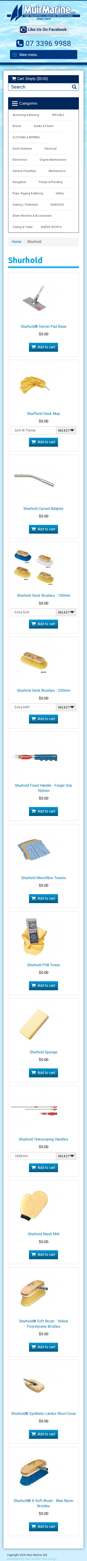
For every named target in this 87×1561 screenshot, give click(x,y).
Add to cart (46, 347)
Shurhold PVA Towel (43, 965)
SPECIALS (58, 115)
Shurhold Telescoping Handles (43, 1139)
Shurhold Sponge (43, 1052)
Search (74, 87)
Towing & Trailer (23, 227)
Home (16, 241)
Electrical (51, 148)
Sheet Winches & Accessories (32, 215)
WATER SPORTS (51, 227)
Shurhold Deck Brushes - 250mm (43, 690)
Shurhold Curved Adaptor (43, 508)
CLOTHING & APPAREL (26, 137)
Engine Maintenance (53, 159)
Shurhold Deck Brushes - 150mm (43, 595)
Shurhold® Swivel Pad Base (43, 326)
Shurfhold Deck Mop (43, 413)
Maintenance (57, 171)
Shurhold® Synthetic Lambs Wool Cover (43, 1413)
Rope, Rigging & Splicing (28, 193)
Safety (60, 193)
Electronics (20, 159)
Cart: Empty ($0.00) (32, 79)
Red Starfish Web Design (41, 1559)
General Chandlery (24, 171)
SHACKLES (57, 204)
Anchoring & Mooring (26, 115)
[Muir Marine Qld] (43, 13)
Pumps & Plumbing (50, 182)
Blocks (17, 126)
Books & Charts (44, 126)
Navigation (19, 182)
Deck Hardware (22, 148)
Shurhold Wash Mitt (43, 1234)
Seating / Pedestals (25, 204)
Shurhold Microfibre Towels (43, 878)
